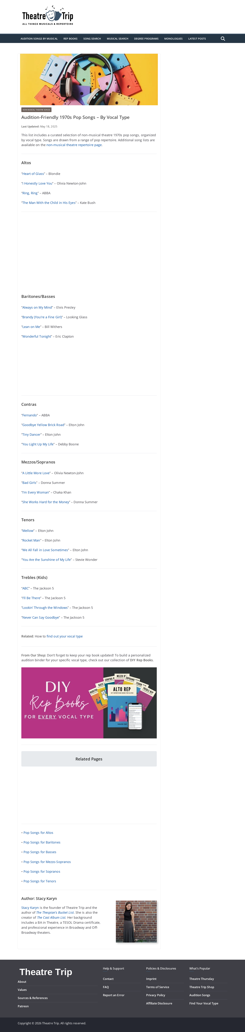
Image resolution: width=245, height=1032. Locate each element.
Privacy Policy (155, 995)
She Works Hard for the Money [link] (45, 502)
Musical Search (117, 38)
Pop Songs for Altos (38, 832)
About (22, 982)
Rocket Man (31, 540)
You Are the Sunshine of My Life (46, 559)
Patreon (23, 1006)
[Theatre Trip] (46, 969)
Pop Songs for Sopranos (41, 871)
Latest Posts (197, 38)
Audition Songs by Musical (39, 38)
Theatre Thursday (201, 979)
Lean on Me (31, 327)
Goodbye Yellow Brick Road (43, 425)
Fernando (29, 415)
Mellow (28, 530)
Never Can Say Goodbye (40, 617)
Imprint (151, 979)
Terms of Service (157, 987)
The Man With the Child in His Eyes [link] (49, 202)
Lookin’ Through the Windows (45, 607)
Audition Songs (199, 995)
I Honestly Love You (37, 183)
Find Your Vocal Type (203, 1003)
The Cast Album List (51, 917)
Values (22, 990)
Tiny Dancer (31, 434)
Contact (108, 979)
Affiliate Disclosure (159, 1003)
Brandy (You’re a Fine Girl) (42, 317)
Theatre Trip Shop (201, 987)
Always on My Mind (37, 307)
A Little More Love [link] (36, 473)
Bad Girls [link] (29, 482)
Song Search (92, 38)
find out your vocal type (65, 636)
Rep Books (70, 38)
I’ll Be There (31, 598)
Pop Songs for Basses (39, 852)
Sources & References (33, 998)
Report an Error (113, 995)
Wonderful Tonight (36, 336)
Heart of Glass (33, 173)
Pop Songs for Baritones (41, 842)
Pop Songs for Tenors (39, 881)
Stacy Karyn (30, 907)
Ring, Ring (30, 193)
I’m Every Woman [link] (35, 492)
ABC (25, 588)
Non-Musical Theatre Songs (36, 109)
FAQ (106, 987)
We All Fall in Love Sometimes (45, 550)
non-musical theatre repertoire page (74, 145)
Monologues (173, 38)
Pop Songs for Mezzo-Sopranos (47, 862)
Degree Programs (146, 38)
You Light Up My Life (38, 444)
